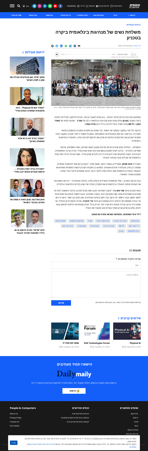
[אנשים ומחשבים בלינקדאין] (44, 6)
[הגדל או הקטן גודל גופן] (27, 6)
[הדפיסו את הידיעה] (80, 45)
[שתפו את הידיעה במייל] (53, 45)
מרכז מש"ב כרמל (103, 221)
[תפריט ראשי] (12, 6)
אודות (136, 421)
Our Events (14, 426)
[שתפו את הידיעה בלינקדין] (62, 45)
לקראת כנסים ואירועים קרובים (78, 421)
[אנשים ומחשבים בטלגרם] (34, 6)
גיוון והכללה (94, 226)
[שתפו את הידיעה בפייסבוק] (76, 45)
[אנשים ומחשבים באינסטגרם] (39, 6)
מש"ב (90, 221)
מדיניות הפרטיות (132, 434)
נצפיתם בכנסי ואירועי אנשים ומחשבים (75, 417)
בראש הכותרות (133, 24)
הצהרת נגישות (133, 430)
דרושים (135, 417)
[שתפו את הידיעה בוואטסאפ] (67, 45)
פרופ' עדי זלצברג (120, 221)
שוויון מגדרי (81, 226)
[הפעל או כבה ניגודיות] (23, 6)
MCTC (121, 226)
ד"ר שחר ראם (134, 226)
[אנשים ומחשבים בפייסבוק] (60, 6)
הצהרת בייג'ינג (108, 226)
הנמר (136, 426)
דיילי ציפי (137, 46)
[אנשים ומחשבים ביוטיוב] (55, 6)
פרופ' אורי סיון (68, 226)
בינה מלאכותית (133, 231)
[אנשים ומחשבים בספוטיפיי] (50, 6)
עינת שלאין (135, 221)
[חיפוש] (18, 6)
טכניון (121, 231)
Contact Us (14, 421)
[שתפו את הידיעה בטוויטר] (58, 45)
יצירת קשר (134, 413)
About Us (14, 413)
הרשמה (72, 390)
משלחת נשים (60, 221)
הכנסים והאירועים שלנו (80, 413)
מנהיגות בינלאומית (76, 221)
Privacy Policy (15, 417)
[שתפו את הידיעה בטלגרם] (71, 45)
